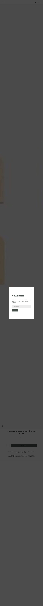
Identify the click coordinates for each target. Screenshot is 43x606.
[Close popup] (32, 289)
